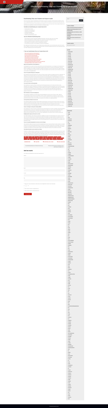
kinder (69, 249)
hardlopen (69, 206)
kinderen (69, 253)
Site (24, 177)
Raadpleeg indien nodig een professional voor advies (32, 60)
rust (28, 139)
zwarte (69, 395)
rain (68, 310)
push (69, 309)
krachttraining (26, 138)
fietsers (69, 179)
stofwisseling (37, 139)
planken (63, 138)
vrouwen (51, 139)
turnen (69, 363)
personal (69, 299)
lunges (44, 138)
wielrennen (69, 387)
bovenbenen (70, 139)
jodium (69, 229)
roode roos (69, 317)
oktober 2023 (70, 105)
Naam (25, 168)
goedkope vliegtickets (71, 198)
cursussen (69, 158)
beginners (69, 128)
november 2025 (70, 65)
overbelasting (58, 138)
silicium (69, 328)
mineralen (69, 278)
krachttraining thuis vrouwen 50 (33, 138)
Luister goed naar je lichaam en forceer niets (31, 57)
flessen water (55, 136)
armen (69, 123)
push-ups (25, 139)
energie (69, 174)
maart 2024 (70, 97)
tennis (69, 353)
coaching (69, 152)
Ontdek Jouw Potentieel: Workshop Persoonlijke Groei (75, 27)
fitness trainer (70, 184)
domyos (69, 168)
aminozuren (70, 120)
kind (68, 248)
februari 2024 (70, 99)
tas (68, 350)
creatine (69, 157)
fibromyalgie (70, 176)
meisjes (69, 277)
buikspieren (70, 144)
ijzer (68, 225)
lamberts (69, 262)
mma (69, 280)
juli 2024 (69, 91)
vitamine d (69, 374)
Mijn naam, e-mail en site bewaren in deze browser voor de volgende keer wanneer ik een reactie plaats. (40, 183)
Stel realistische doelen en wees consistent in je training (33, 62)
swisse (69, 341)
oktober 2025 (70, 67)
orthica (69, 296)
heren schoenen (70, 216)
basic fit (69, 126)
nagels (69, 283)
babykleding (70, 125)
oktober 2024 (70, 86)
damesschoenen (70, 165)
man (68, 270)
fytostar (69, 189)
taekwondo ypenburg (71, 347)
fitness (69, 181)
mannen (69, 272)
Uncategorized (70, 365)
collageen (69, 153)
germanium (70, 190)
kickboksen (69, 245)
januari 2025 (70, 81)
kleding (69, 254)
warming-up (54, 139)
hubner (69, 222)
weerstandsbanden (59, 139)
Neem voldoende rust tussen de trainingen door (32, 56)
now (68, 286)
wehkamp (69, 385)
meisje (69, 275)
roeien (69, 313)
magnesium (70, 269)
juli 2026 (69, 53)
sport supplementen (71, 333)
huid (68, 224)
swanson (69, 337)
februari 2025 (70, 80)
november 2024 (70, 85)
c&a (68, 149)
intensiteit (59, 136)
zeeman (69, 390)
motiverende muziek (49, 138)
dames (69, 161)
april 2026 (69, 57)
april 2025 (69, 77)
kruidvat (69, 261)
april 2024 (69, 96)
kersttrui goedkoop (71, 240)
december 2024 (70, 83)
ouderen (69, 297)
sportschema (70, 334)
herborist (69, 211)
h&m (69, 203)
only (68, 293)
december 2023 (70, 102)
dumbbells (41, 136)
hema (69, 208)
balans (27, 136)
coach (69, 150)
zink (68, 392)
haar (68, 205)
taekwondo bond (70, 345)
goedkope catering (70, 195)
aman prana (70, 118)
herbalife (69, 209)
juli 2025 (69, 72)
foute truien (70, 185)
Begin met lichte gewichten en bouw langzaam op (32, 53)
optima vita (69, 294)
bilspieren (69, 134)
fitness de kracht (70, 182)
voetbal (69, 379)
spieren (31, 139)
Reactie (25, 155)
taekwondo (69, 344)
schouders (69, 325)
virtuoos (69, 369)
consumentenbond (71, 155)
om (68, 291)
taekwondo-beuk (27, 141)
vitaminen (69, 376)
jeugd (69, 227)
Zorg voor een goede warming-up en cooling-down (32, 54)
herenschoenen (70, 217)
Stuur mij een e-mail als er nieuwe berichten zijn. (32, 190)
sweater (69, 339)
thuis (40, 139)
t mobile (69, 342)
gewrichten (69, 192)
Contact (32, 2)
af (68, 115)
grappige (69, 201)
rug (68, 318)
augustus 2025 (70, 70)
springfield (69, 336)
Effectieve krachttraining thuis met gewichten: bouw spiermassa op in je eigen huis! (56, 146)
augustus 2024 (70, 89)
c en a (69, 147)
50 (24, 136)
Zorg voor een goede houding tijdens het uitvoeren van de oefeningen (35, 61)
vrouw (49, 141)
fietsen (69, 177)
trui (68, 360)
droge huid (69, 169)
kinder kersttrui (70, 251)
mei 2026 (69, 56)
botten (33, 136)
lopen (69, 265)
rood (68, 315)
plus (68, 302)
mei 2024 (69, 94)
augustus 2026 (70, 51)
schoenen (69, 321)
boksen (69, 136)
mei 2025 (69, 75)
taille (69, 349)
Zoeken (68, 18)
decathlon (69, 166)
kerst (69, 238)
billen (69, 133)
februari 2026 (70, 61)
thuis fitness (70, 357)
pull (68, 307)
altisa (69, 117)
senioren (69, 326)
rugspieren (69, 320)
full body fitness (70, 187)
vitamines (69, 377)
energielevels (45, 136)
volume (48, 139)
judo (68, 233)
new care (69, 285)
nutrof (69, 288)
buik (68, 141)
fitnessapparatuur (50, 136)
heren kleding (70, 214)
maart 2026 (70, 59)
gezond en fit (70, 193)
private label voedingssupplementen (73, 305)
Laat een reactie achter (61, 141)
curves (69, 160)
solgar (69, 329)
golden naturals (70, 200)
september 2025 (70, 69)
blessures (30, 136)
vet (68, 368)
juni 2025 (69, 73)
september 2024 (70, 88)
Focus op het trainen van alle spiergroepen (31, 55)
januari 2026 (70, 62)
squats (34, 139)
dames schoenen (70, 163)
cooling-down (37, 136)
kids (68, 246)
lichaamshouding (40, 138)
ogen (69, 289)
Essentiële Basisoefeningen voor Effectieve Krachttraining (34, 145)
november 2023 (70, 104)
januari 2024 (70, 101)
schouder (69, 323)
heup (69, 219)
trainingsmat (44, 139)
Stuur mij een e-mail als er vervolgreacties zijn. (32, 188)
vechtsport (69, 366)
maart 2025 (70, 78)
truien (69, 361)
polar (69, 304)
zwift (69, 398)
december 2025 (70, 64)
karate (69, 237)
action (69, 112)
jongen (69, 230)
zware (69, 393)
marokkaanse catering (71, 273)
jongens (69, 232)
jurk (68, 235)
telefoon (69, 352)
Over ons (27, 2)
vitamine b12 (70, 371)
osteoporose (54, 138)
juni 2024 (69, 93)
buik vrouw (69, 142)
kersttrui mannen (70, 241)
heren (69, 213)
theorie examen (70, 355)
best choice (69, 131)
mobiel (69, 281)
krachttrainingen (70, 259)
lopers (69, 267)
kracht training (70, 256)
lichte (69, 264)
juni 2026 (69, 54)
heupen (69, 221)
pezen (69, 301)
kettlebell (69, 243)
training (69, 358)
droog (69, 171)
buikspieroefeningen (71, 145)
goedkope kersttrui (71, 197)
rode (68, 312)
